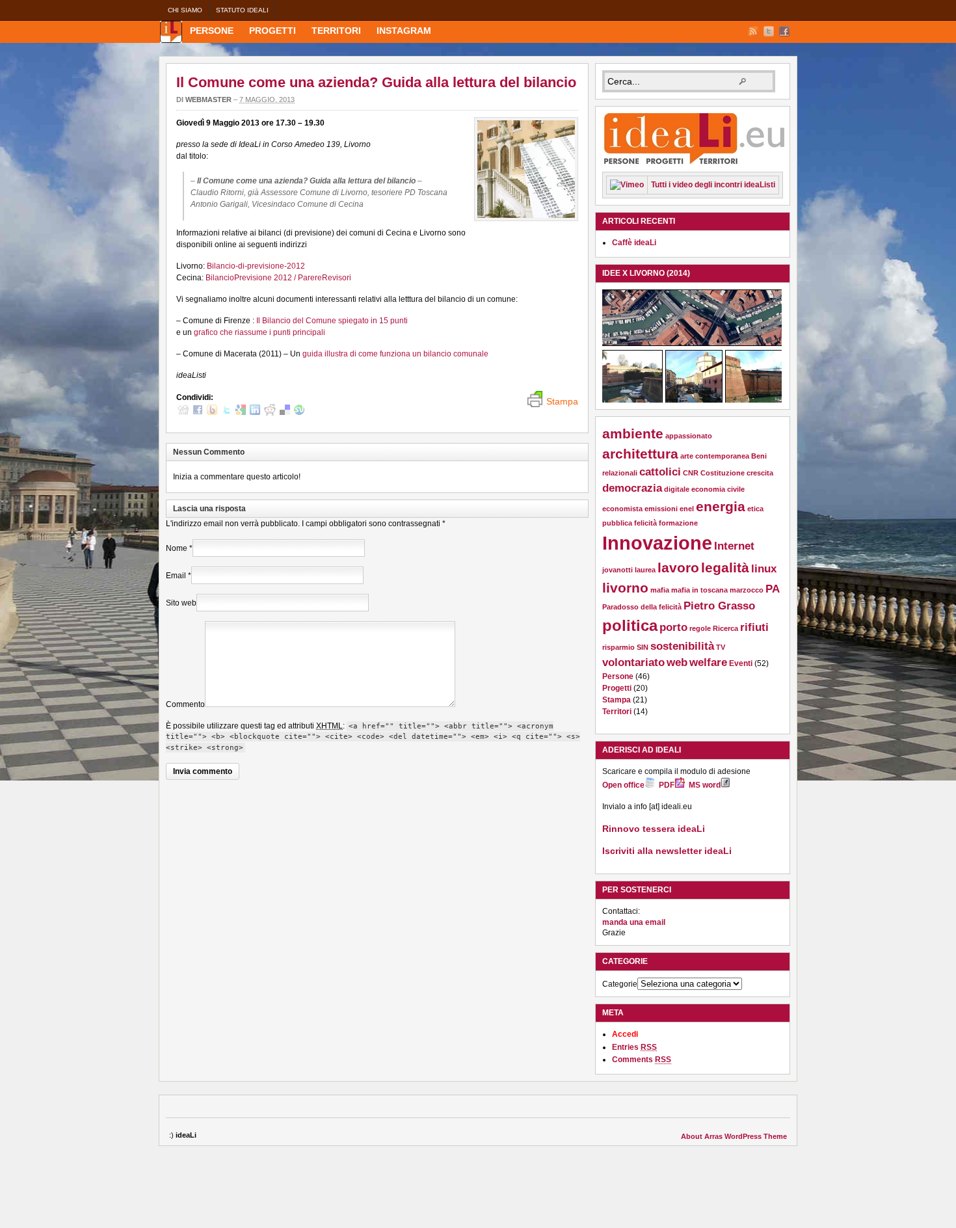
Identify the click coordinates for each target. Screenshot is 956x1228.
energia (720, 506)
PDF (666, 785)
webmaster (208, 99)
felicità (645, 523)
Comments (641, 1059)
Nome (176, 548)
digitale (676, 489)
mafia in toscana (699, 590)
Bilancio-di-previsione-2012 (256, 266)
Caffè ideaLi (634, 242)
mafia (659, 590)
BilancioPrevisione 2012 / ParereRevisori (278, 277)
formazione (678, 523)
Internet (734, 546)
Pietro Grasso (719, 606)
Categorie (619, 984)
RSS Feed (753, 31)
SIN (642, 647)
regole (700, 628)
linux (764, 569)
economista (622, 509)
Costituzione (722, 473)
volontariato (633, 662)
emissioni (661, 509)
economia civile (718, 489)
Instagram (404, 30)
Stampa (616, 699)
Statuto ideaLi (242, 10)
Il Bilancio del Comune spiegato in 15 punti (332, 320)
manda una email (633, 922)
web (677, 662)
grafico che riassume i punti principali (259, 332)
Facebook (784, 31)
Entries (634, 1047)
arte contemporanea (714, 456)
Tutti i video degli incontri (713, 184)
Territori (336, 30)
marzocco (746, 590)
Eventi (740, 663)
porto (673, 627)
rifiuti (754, 627)
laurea (645, 570)
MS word (705, 785)
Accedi (625, 1034)
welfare (708, 662)
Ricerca (725, 628)
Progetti (272, 30)
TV (720, 647)
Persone (211, 30)
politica (629, 625)
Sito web (181, 602)
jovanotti (617, 570)
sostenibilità (682, 646)
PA (772, 589)
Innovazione (657, 543)
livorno (625, 587)
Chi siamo (185, 10)
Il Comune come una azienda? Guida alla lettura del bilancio (376, 82)
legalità (725, 567)
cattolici (660, 472)
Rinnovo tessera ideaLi (653, 828)
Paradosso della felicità (642, 607)
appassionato (688, 436)
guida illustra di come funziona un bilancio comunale (395, 353)
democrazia (632, 488)
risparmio (618, 647)
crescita (760, 473)
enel (687, 509)
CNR (690, 473)
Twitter (768, 31)
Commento (185, 704)
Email (176, 575)
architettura (640, 453)
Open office (623, 785)
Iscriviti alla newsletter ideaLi (667, 851)
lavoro (678, 567)
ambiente (632, 433)
